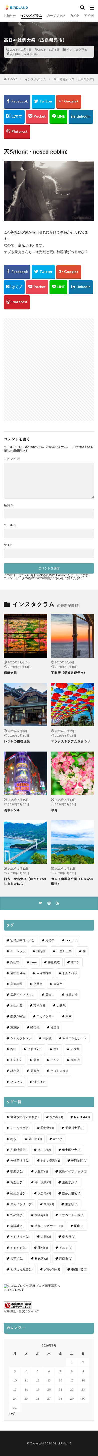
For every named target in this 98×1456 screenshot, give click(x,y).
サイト (8, 544)
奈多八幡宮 (17, 1016)
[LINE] (58, 117)
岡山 (13, 1049)
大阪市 (58, 984)
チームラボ (17, 951)
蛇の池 (34, 1027)
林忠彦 (14, 1071)
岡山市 (14, 962)
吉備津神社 (44, 973)
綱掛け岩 (39, 1082)
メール (10, 524)
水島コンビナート (75, 1038)
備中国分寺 (17, 973)
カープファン (56, 15)
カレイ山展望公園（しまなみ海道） (72, 881)
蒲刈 (36, 1060)
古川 (57, 1049)
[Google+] (68, 102)
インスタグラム (31, 15)
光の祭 (50, 940)
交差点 (37, 984)
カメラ (74, 15)
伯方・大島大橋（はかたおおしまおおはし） (25, 881)
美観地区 (16, 984)
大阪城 (47, 1038)
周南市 (34, 1071)
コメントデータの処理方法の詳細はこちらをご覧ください (43, 578)
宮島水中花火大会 (22, 940)
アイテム (90, 15)
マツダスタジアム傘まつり (70, 741)
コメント (12, 458)
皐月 (54, 810)
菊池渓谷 (39, 1005)
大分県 (61, 1005)
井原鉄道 (54, 962)
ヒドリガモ (34, 1049)
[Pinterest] (17, 132)
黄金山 (50, 995)
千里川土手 (64, 951)
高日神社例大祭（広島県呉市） (75, 79)
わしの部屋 (70, 973)
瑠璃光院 (10, 672)
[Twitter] (43, 102)
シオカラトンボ (20, 1038)
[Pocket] (37, 117)
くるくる (16, 1060)
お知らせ (10, 15)
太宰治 (75, 1060)
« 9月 (12, 1413)
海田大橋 (72, 995)
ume (33, 962)
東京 (69, 1016)
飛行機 (40, 951)
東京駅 (14, 1027)
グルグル (16, 1082)
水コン (75, 962)
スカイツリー (45, 1016)
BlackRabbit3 (62, 1443)
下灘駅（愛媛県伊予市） (69, 672)
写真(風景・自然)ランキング (21, 1311)
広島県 (27, 54)
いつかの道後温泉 (17, 741)
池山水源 (16, 1005)
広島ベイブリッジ (22, 995)
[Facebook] (17, 102)
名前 (9, 505)
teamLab (71, 940)
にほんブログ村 (13, 1289)
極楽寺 (55, 1027)
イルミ (55, 1060)
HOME (12, 79)
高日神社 (16, 54)
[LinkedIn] (81, 117)
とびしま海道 (60, 1071)
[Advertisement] (49, 367)
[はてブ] (14, 117)
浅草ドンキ (12, 810)
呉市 (37, 54)
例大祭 (75, 1049)
